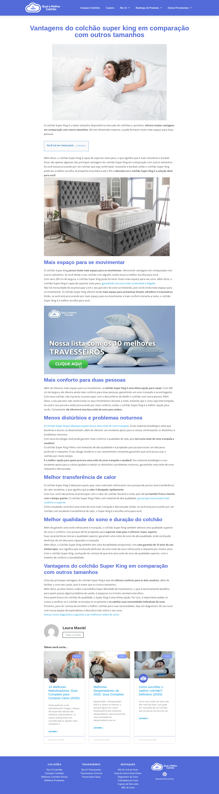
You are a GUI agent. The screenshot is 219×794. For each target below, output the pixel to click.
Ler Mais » (53, 731)
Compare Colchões (90, 8)
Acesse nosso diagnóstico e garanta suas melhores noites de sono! (81, 614)
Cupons (110, 8)
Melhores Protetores (54, 780)
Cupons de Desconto (128, 784)
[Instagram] (165, 774)
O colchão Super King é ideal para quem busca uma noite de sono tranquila (86, 426)
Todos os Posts (73, 634)
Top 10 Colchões (54, 769)
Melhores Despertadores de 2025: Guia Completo (109, 690)
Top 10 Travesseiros (91, 769)
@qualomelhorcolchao (164, 779)
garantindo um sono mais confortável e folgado (128, 283)
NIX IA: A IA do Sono (128, 769)
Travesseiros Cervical (91, 773)
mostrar (81, 145)
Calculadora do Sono (128, 780)
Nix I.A (123, 8)
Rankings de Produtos (147, 8)
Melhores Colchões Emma (54, 777)
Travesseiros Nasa (91, 777)
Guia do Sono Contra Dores (127, 773)
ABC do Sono (128, 787)
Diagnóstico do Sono (128, 777)
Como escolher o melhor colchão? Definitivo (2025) (151, 690)
